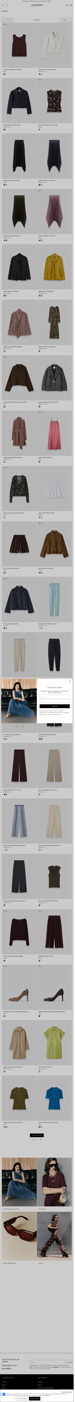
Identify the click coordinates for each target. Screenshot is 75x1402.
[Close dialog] (70, 681)
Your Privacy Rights (21, 1398)
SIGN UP (54, 706)
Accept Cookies (34, 1398)
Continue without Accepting (66, 1392)
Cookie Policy (47, 1395)
